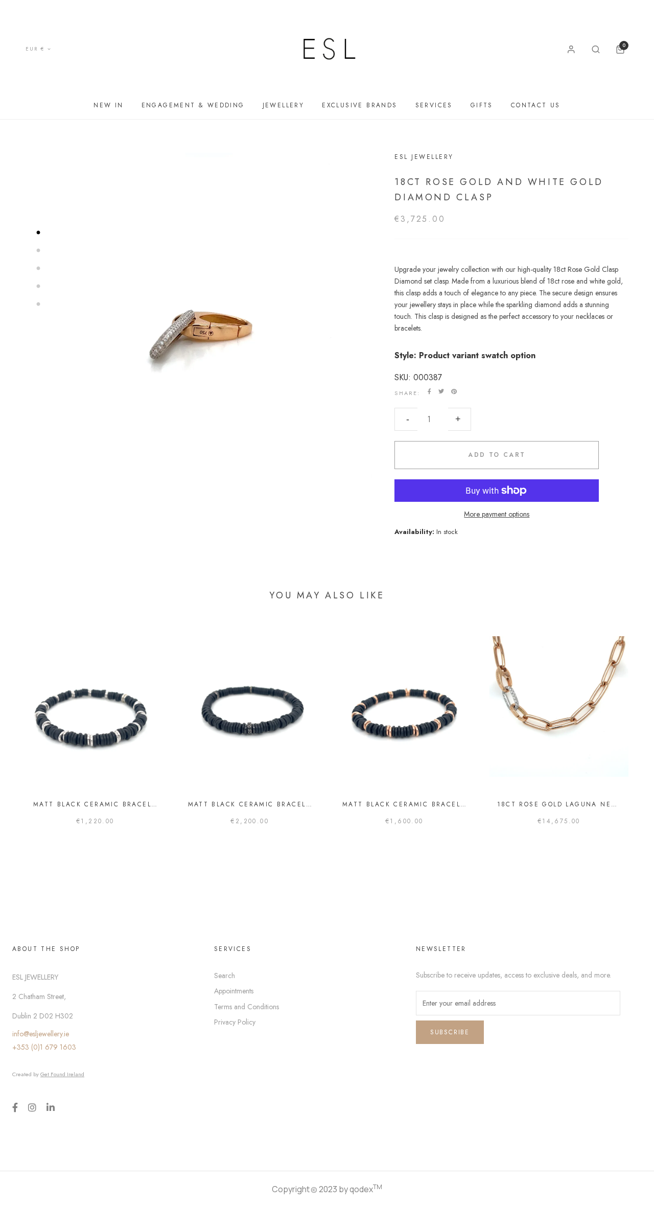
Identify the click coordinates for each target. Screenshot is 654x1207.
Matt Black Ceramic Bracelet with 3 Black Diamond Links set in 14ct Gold (250, 804)
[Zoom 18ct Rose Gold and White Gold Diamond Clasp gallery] (198, 323)
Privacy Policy (234, 1022)
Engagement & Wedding (193, 105)
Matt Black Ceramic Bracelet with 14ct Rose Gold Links (404, 804)
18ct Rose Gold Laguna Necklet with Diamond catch (559, 804)
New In (108, 105)
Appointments (233, 991)
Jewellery (284, 105)
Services (434, 105)
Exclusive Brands (359, 105)
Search (224, 975)
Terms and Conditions (246, 1007)
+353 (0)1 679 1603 (44, 1047)
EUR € (35, 49)
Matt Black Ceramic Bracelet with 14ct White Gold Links (95, 804)
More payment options (496, 514)
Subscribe (450, 1032)
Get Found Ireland (62, 1074)
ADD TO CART (496, 454)
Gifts (482, 105)
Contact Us (535, 105)
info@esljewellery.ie (40, 1034)
